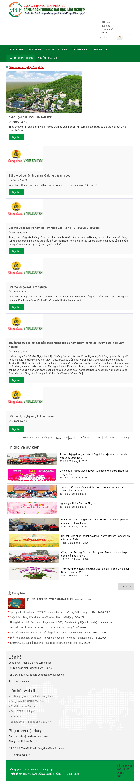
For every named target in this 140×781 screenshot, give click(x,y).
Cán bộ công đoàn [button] (21, 58)
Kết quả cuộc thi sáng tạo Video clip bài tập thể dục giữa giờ (42, 627)
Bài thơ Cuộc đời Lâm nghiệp (28, 287)
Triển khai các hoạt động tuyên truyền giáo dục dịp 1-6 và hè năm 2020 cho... (52, 637)
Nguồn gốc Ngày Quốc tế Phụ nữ (78, 503)
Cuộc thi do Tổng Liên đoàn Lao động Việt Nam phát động (41, 617)
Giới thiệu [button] (34, 49)
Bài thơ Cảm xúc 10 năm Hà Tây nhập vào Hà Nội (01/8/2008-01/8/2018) (54, 228)
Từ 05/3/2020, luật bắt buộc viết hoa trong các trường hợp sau (43, 642)
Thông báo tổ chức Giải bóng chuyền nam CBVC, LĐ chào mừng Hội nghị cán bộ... (54, 622)
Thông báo (18, 593)
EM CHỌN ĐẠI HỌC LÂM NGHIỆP (30, 117)
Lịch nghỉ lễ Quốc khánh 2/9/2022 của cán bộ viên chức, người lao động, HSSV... (53, 612)
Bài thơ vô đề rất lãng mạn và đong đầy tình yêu (40, 175)
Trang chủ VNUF (107, 30)
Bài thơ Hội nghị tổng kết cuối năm (31, 416)
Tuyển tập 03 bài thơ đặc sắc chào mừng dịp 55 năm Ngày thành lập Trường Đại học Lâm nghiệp (66, 345)
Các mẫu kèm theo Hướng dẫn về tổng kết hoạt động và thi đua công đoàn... (51, 632)
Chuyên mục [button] (100, 49)
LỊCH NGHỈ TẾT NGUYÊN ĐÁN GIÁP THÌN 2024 (52, 599)
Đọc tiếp (16, 137)
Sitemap (106, 22)
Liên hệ (106, 25)
